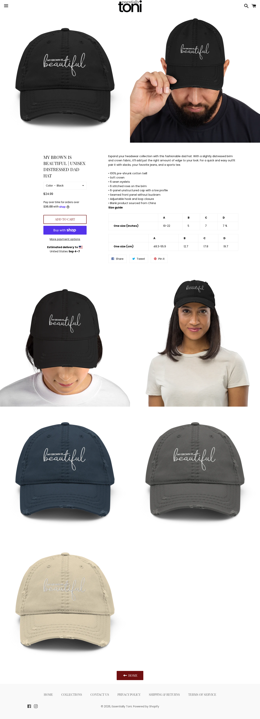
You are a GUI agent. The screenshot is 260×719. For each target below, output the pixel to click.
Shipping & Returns (164, 694)
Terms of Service (202, 694)
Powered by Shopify (146, 706)
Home (48, 694)
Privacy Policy (128, 694)
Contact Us (99, 694)
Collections (71, 694)
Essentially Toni (122, 706)
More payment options (65, 239)
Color (49, 185)
